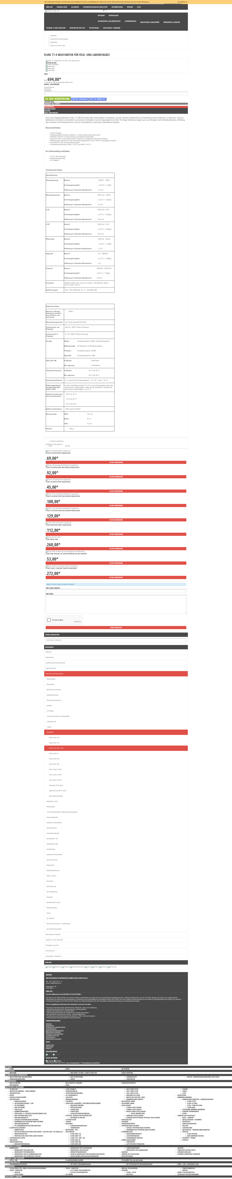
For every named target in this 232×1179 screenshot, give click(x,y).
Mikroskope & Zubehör (53, 934)
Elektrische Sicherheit (54, 690)
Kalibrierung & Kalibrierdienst (55, 663)
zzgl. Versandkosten (73, 1063)
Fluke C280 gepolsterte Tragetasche (58, 525)
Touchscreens (50, 951)
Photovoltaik (51, 807)
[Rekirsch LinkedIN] (50, 1061)
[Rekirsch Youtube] (57, 1061)
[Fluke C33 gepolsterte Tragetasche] (58, 479)
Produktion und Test (52, 945)
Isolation (49, 706)
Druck (49, 913)
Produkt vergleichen (57, 441)
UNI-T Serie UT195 (55, 775)
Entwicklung (50, 657)
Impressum (49, 1046)
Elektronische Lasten (53, 902)
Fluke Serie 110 (54, 737)
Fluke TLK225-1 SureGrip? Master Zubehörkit (61, 568)
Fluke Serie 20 (54, 753)
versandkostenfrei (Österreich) (63, 82)
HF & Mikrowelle (52, 892)
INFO (50, 446)
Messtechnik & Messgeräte (54, 674)
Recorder (50, 897)
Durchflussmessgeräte (54, 929)
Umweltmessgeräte (53, 833)
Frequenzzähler (52, 908)
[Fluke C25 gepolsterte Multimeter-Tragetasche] (62, 465)
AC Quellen (50, 918)
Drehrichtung (51, 679)
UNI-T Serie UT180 (55, 780)
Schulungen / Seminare (53, 956)
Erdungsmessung (52, 695)
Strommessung (52, 828)
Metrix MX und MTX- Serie (57, 791)
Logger (49, 727)
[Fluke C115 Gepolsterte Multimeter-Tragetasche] (62, 494)
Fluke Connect (51, 876)
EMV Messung (51, 886)
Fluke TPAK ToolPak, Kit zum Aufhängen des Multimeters (66, 554)
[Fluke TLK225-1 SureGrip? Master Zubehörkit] (61, 566)
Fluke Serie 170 (54, 743)
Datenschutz (50, 1045)
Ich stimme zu (182, 2)
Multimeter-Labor (52, 801)
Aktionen (48, 652)
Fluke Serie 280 (54, 764)
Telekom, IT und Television (54, 940)
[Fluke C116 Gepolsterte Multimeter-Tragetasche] (62, 508)
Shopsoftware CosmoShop (91, 1063)
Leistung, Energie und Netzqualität (58, 716)
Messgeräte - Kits (52, 838)
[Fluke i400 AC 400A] (53, 537)
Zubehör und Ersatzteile (54, 854)
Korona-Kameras (52, 860)
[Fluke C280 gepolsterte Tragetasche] (59, 523)
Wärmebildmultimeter (56, 796)
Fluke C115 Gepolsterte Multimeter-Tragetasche (63, 496)
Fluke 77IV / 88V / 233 (56, 748)
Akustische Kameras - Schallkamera (58, 924)
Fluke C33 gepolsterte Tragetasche (58, 482)
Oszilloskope (51, 849)
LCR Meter (50, 711)
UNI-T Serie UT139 (55, 769)
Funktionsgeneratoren (54, 700)
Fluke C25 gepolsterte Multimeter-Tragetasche (62, 467)
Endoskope (50, 684)
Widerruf (48, 1048)
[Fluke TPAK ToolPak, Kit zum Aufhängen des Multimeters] (65, 551)
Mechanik (50, 881)
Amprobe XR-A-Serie (56, 785)
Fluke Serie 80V (54, 759)
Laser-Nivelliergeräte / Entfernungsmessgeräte (62, 812)
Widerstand (50, 865)
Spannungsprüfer (52, 817)
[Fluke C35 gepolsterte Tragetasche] (58, 451)
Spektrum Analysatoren (54, 823)
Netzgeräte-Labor (52, 844)
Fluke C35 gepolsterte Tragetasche (58, 453)
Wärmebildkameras (53, 870)
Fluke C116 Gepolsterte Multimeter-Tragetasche (63, 510)
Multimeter (50, 732)
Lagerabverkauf (51, 668)
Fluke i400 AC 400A (52, 539)
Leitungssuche (51, 721)
